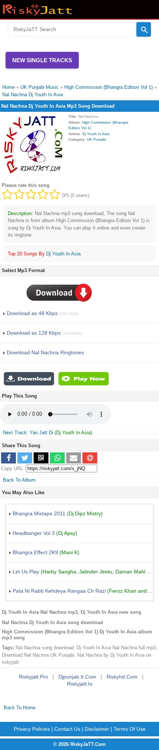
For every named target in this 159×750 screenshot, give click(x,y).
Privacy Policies (32, 729)
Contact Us (67, 729)
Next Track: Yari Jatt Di (28, 432)
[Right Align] (143, 29)
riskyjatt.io (79, 684)
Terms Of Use (130, 729)
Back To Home (19, 707)
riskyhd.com (122, 677)
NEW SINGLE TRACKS (42, 60)
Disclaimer (97, 729)
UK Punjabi (96, 139)
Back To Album (19, 480)
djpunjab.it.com (77, 677)
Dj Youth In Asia (95, 134)
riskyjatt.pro (33, 677)
